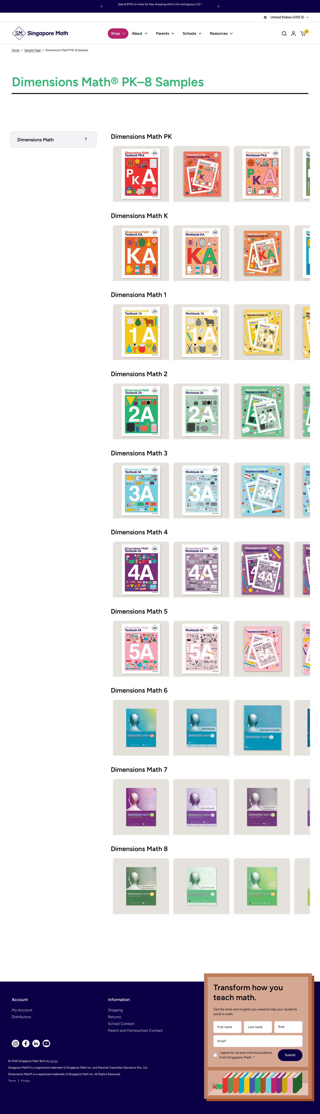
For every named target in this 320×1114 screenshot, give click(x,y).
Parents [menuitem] (162, 33)
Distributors (21, 1017)
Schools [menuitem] (189, 33)
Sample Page (32, 50)
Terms (12, 1080)
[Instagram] (15, 1043)
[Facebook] (26, 1043)
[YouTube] (46, 1043)
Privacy (25, 1080)
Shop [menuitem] (115, 33)
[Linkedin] (36, 1043)
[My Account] (293, 33)
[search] (284, 33)
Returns (114, 1017)
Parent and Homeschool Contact (135, 1030)
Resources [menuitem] (218, 33)
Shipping (115, 1010)
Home (15, 50)
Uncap (54, 1061)
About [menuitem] (137, 33)
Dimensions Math (35, 140)
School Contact (121, 1023)
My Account (22, 1010)
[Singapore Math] (40, 33)
